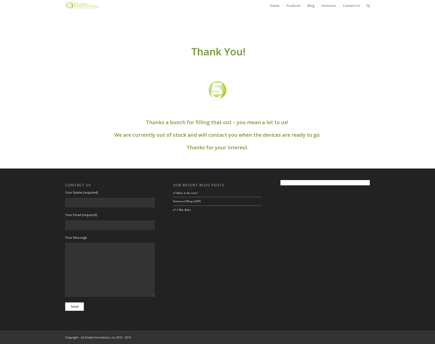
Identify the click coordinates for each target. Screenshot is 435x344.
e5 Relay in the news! (185, 193)
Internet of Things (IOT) (187, 201)
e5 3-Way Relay (182, 210)
